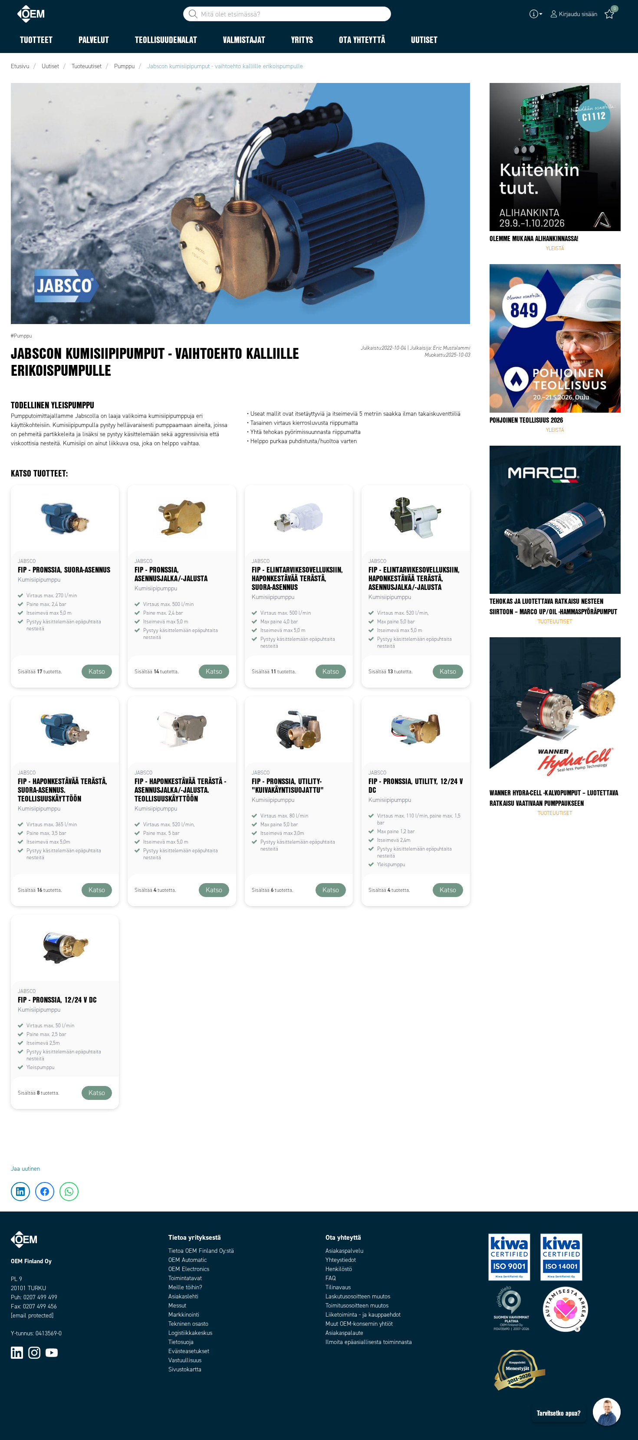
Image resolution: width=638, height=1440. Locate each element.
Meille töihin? (185, 1287)
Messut (177, 1305)
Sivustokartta (184, 1369)
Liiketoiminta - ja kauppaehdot (363, 1314)
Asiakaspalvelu (344, 1251)
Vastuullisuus (184, 1360)
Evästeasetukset (188, 1351)
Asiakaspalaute (344, 1333)
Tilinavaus (338, 1287)
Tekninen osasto (188, 1323)
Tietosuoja (181, 1342)
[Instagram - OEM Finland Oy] (34, 1352)
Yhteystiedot (341, 1260)
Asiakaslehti (183, 1296)
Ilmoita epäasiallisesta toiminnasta (369, 1342)
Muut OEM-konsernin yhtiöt (359, 1323)
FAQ (330, 1278)
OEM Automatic (187, 1260)
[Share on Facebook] (20, 119)
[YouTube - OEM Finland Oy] (52, 1352)
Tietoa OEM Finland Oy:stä (201, 1251)
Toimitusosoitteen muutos (357, 1305)
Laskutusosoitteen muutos (358, 1296)
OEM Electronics (188, 1269)
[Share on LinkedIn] (20, 93)
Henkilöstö (339, 1269)
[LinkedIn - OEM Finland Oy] (17, 1352)
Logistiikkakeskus (190, 1333)
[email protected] (32, 1315)
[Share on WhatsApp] (20, 145)
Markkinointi (183, 1314)
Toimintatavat (185, 1278)
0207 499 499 (40, 1297)
